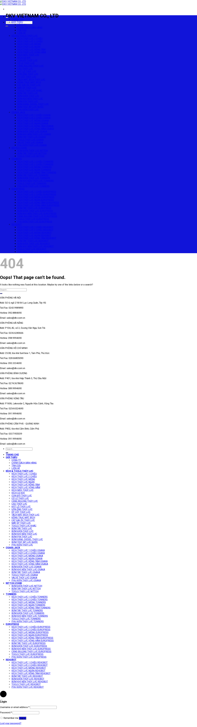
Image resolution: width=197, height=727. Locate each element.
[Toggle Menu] (7, 17)
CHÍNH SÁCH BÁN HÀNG (29, 27)
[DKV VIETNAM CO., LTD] (13, 2)
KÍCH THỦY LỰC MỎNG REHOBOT (34, 232)
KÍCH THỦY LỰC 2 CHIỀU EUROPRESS (36, 194)
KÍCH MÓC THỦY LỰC (28, 55)
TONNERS (17, 158)
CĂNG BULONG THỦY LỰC (30, 65)
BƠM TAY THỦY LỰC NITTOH (31, 153)
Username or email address (14, 707)
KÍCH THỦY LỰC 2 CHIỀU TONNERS (35, 164)
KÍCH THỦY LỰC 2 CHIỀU (30, 41)
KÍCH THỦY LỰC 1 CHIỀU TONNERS (35, 161)
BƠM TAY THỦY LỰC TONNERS (33, 175)
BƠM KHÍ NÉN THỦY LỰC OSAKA (34, 134)
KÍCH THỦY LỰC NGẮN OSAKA (32, 123)
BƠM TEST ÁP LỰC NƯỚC (30, 107)
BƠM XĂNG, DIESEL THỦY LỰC (33, 104)
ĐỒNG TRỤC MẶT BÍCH (29, 82)
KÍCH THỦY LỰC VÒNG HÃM (31, 52)
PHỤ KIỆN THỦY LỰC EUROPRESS (34, 221)
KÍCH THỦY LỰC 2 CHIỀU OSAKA (33, 117)
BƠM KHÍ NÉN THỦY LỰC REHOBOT (35, 246)
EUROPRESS (18, 189)
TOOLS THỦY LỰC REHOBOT (31, 249)
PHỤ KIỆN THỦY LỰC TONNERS (33, 186)
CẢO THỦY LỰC (25, 68)
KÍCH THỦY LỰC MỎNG (29, 44)
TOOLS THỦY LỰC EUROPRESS (33, 219)
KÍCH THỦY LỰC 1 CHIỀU (30, 38)
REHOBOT (17, 224)
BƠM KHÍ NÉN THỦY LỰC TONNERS (35, 180)
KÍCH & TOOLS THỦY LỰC (25, 35)
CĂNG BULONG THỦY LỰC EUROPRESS (37, 216)
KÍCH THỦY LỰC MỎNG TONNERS (34, 167)
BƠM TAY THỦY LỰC (27, 93)
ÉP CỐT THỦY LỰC (26, 76)
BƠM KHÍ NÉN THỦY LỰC (30, 98)
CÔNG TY (22, 24)
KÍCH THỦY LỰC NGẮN (28, 46)
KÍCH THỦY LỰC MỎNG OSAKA (33, 120)
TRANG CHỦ (18, 19)
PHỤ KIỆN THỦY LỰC (28, 109)
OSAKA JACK (18, 112)
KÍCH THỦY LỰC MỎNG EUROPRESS (35, 197)
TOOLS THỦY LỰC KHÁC (29, 90)
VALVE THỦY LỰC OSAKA (30, 142)
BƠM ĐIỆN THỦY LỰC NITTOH (32, 150)
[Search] (7, 26)
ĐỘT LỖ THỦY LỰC (26, 71)
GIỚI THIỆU (17, 22)
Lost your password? (10, 723)
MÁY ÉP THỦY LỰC (26, 87)
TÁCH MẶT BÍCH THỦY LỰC (31, 79)
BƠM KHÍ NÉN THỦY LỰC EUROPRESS (36, 213)
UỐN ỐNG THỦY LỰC (27, 74)
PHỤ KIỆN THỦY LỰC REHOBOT (33, 251)
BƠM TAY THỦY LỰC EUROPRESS (34, 208)
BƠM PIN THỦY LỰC (27, 101)
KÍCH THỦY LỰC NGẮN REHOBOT (34, 235)
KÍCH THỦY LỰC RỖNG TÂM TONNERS (36, 172)
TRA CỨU (22, 30)
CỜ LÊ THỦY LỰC (26, 63)
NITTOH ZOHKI (19, 148)
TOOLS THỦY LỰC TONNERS (31, 183)
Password (6, 712)
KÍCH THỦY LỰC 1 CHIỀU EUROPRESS (36, 191)
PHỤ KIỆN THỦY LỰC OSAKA (32, 145)
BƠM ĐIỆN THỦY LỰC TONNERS (33, 178)
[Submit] (1, 293)
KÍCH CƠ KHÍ (23, 57)
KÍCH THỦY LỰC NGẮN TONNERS (34, 169)
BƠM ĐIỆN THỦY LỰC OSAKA (32, 131)
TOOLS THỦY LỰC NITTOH (30, 156)
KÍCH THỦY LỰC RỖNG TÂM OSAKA (35, 126)
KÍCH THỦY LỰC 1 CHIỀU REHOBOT (35, 227)
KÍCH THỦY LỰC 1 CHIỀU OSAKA (33, 115)
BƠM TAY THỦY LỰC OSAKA (31, 137)
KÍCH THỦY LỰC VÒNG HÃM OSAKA (35, 128)
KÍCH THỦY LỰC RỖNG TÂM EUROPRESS (38, 202)
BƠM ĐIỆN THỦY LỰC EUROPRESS (35, 210)
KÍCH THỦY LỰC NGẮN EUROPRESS (35, 199)
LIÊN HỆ (21, 33)
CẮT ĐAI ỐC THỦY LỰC (29, 85)
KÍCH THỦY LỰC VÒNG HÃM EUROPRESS (38, 205)
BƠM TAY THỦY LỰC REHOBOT (33, 241)
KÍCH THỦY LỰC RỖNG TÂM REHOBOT (36, 238)
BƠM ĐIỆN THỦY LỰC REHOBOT (33, 243)
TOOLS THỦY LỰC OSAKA (30, 139)
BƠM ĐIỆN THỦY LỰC (28, 96)
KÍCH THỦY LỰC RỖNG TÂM (31, 49)
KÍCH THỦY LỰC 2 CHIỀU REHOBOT (35, 230)
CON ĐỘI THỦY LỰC (27, 60)
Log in (22, 718)
